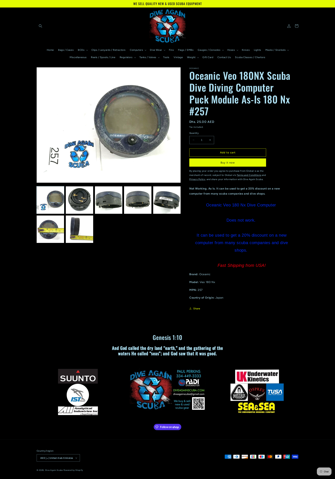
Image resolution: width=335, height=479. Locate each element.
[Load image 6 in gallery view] (50, 229)
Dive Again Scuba (54, 470)
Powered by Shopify (73, 470)
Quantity (194, 133)
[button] (40, 26)
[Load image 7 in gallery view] (79, 229)
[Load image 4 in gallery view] (137, 200)
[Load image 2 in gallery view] (79, 200)
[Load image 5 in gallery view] (167, 200)
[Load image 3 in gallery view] (108, 200)
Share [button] (196, 308)
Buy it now (228, 162)
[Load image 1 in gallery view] (50, 200)
